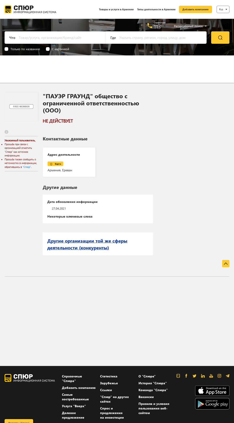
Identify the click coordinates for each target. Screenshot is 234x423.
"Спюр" (27, 166)
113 (157, 26)
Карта (58, 163)
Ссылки (106, 390)
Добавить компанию (195, 9)
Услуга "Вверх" (74, 406)
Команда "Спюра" (153, 390)
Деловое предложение (73, 415)
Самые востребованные (75, 396)
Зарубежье (109, 383)
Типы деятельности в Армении (156, 9)
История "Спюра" (152, 383)
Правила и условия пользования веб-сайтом (153, 408)
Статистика (108, 376)
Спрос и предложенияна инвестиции (112, 413)
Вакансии (146, 397)
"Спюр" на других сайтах (114, 399)
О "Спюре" (147, 376)
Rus (221, 9)
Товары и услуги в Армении (116, 9)
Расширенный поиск (188, 26)
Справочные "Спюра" (72, 378)
